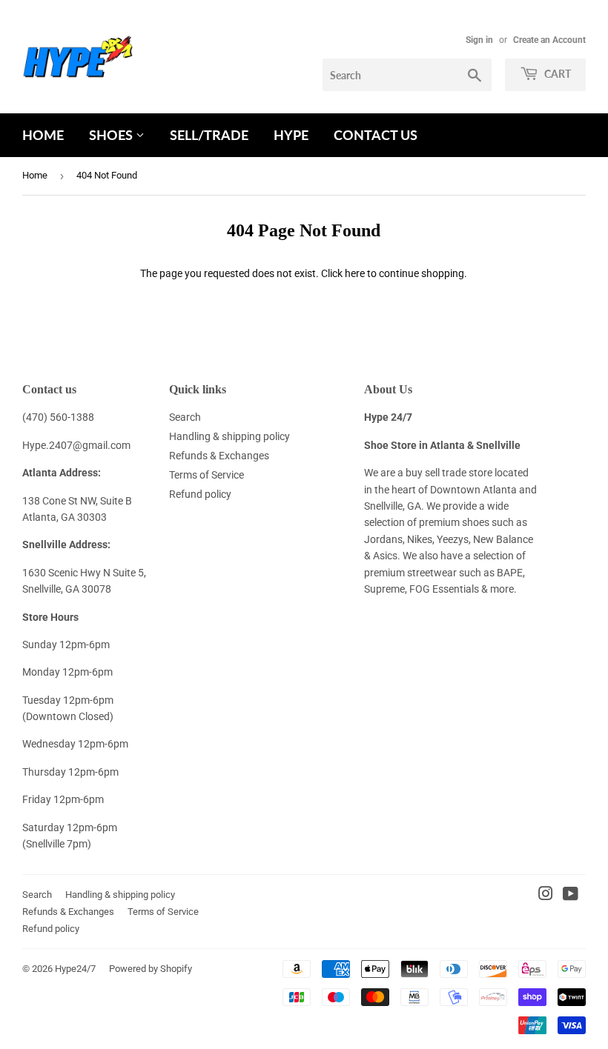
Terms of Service (206, 475)
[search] (407, 75)
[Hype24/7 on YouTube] (570, 896)
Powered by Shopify (150, 968)
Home (43, 135)
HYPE (291, 135)
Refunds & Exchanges (219, 456)
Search (185, 417)
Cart (556, 73)
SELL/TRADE (209, 135)
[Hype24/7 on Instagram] (545, 896)
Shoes (112, 135)
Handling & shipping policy (229, 436)
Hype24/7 (75, 968)
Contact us (375, 135)
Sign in (479, 40)
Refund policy (200, 494)
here (355, 273)
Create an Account (549, 40)
